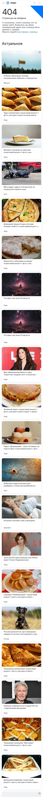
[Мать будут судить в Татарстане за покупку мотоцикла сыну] (21, 179)
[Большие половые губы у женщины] (21, 512)
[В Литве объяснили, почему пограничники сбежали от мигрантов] (21, 68)
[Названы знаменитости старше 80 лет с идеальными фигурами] (21, 698)
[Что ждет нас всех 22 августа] (21, 290)
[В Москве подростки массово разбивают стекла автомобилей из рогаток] (21, 475)
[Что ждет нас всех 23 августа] (21, 327)
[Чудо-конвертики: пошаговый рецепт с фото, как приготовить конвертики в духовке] (21, 105)
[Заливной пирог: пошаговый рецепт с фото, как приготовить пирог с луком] (21, 401)
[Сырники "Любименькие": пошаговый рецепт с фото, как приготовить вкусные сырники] (21, 586)
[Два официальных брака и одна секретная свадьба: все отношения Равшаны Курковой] (21, 364)
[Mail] (7, 3)
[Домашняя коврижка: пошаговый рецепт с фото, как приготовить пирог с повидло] (21, 772)
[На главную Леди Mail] (12, 3)
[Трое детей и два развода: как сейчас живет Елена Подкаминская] (21, 549)
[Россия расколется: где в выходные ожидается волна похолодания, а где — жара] (21, 623)
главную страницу (29, 32)
